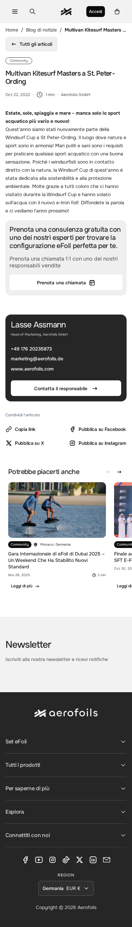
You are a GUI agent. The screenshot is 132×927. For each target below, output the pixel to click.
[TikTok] (66, 860)
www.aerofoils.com (32, 369)
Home (11, 30)
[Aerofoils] (66, 718)
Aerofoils (87, 907)
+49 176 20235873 (31, 349)
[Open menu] (15, 11)
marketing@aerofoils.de (37, 359)
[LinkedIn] (93, 860)
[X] (79, 860)
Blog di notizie (41, 30)
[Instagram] (52, 860)
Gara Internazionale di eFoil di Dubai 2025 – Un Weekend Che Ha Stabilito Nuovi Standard (56, 560)
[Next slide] (119, 472)
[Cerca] (32, 11)
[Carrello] (117, 11)
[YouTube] (39, 860)
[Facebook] (25, 860)
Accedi (95, 11)
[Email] (107, 860)
